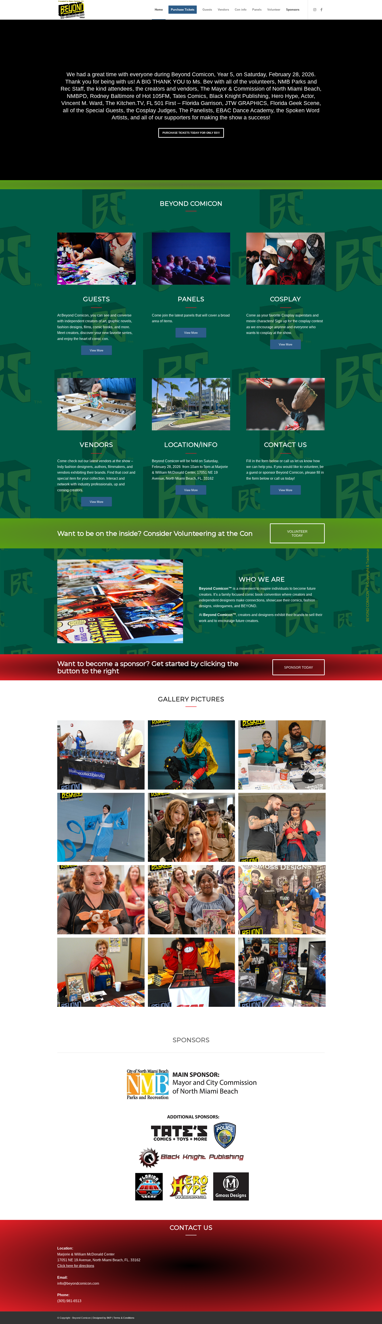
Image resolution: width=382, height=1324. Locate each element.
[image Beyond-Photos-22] (102, 756)
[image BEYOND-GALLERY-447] (102, 901)
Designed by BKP (102, 1317)
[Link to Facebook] (321, 9)
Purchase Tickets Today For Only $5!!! (191, 132)
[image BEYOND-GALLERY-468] (193, 756)
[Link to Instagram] (314, 9)
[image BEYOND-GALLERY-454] (283, 829)
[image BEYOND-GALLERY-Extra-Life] (283, 756)
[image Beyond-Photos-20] (283, 974)
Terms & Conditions (123, 1317)
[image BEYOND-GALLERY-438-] (193, 901)
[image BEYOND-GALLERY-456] (193, 829)
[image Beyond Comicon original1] (193, 974)
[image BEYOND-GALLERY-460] (102, 829)
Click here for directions (75, 1266)
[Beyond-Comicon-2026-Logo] (72, 9)
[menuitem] (159, 9)
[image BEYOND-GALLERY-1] (283, 901)
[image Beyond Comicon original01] (102, 974)
